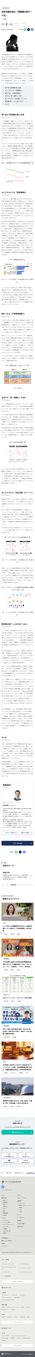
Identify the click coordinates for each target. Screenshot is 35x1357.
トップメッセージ (22, 1203)
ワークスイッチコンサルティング (18, 1335)
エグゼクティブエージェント (13, 1307)
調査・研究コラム (6, 8)
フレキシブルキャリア (7, 1297)
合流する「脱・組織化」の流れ (13, 96)
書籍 (4, 1210)
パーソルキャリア (6, 1272)
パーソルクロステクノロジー (25, 1268)
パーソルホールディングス (8, 1264)
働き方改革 (6, 1001)
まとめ (7, 104)
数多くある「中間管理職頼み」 (13, 93)
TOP (2, 1172)
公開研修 (4, 1233)
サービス (4, 1218)
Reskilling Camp (26, 1338)
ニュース (19, 1214)
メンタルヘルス (13, 1072)
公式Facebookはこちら (9, 1162)
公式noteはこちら (25, 1162)
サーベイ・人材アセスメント (8, 1224)
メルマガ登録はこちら (9, 1156)
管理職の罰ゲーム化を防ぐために (14, 101)
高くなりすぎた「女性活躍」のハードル (16, 98)
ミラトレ (16, 1317)
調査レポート (6, 994)
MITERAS (12, 1338)
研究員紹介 (5, 1215)
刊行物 (4, 1208)
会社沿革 (20, 1211)
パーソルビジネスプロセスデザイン (9, 1267)
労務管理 (20, 1072)
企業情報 (19, 1201)
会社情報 (20, 1207)
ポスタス (19, 1338)
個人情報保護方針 (5, 1238)
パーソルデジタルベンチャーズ (25, 1272)
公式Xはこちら (25, 1156)
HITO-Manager (5, 1338)
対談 (5, 923)
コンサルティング (6, 1220)
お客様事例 (5, 1228)
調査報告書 (5, 1202)
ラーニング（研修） (7, 1222)
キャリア (27, 1072)
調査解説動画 (6, 958)
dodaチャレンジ (5, 1309)
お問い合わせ (20, 1226)
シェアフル (9, 1317)
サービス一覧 (5, 1226)
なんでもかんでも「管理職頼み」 (14, 90)
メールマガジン (20, 1217)
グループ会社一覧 (18, 1281)
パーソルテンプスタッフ (24, 1264)
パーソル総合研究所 (6, 1276)
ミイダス (28, 1307)
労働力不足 (18, 1106)
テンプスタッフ (5, 1295)
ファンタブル (22, 1295)
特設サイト (5, 1204)
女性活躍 (4, 19)
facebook (3, 1187)
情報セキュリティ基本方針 (7, 1240)
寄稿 (5, 1061)
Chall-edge (16, 1297)
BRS (23, 1307)
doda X (13, 1309)
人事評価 (18, 934)
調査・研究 (9, 1172)
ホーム (3, 1195)
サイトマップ (4, 1246)
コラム (18, 1195)
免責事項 (3, 1243)
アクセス (20, 1209)
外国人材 (12, 1001)
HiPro (28, 1317)
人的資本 (5, 934)
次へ (7, 885)
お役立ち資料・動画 (7, 1231)
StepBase (4, 1340)
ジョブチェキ (14, 1295)
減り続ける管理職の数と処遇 (13, 88)
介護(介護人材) (7, 1037)
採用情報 (19, 1220)
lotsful (3, 1317)
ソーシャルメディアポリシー (7, 1190)
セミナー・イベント (21, 1198)
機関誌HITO (5, 1206)
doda (3, 1307)
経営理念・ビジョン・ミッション (25, 1205)
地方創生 (5, 1106)
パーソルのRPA (5, 1335)
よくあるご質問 (20, 1223)
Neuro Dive (22, 1317)
